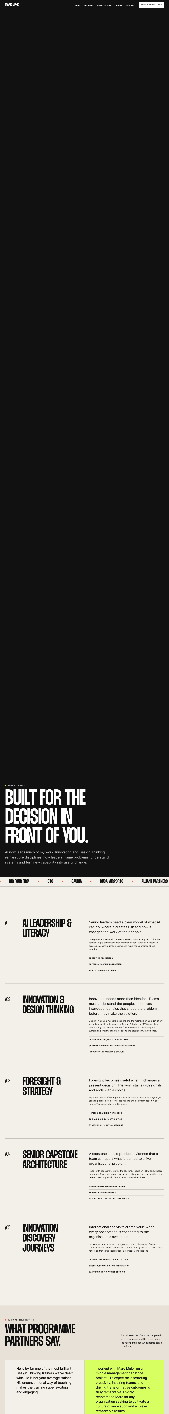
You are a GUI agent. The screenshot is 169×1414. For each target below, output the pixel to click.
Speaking (88, 5)
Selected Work (104, 5)
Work (78, 5)
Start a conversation (151, 5)
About (119, 5)
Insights (130, 5)
